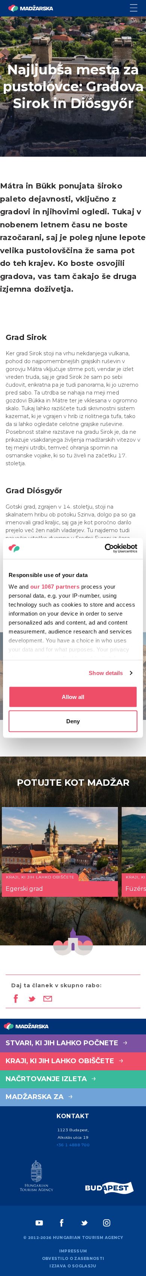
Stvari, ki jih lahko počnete (63, 1043)
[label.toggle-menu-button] (138, 8)
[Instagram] (106, 1223)
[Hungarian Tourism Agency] (36, 1177)
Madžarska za (36, 1097)
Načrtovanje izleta (47, 1079)
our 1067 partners (55, 586)
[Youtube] (39, 1223)
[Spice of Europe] (109, 1187)
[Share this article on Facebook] (15, 999)
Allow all (73, 696)
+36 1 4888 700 (73, 1144)
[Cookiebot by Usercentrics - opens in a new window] (105, 548)
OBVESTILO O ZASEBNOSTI (73, 1258)
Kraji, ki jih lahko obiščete (61, 1061)
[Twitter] (84, 1223)
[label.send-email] (47, 999)
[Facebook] (62, 1223)
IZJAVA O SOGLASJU (72, 1266)
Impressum (73, 1251)
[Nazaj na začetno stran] (30, 8)
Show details (106, 673)
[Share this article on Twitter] (31, 999)
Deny (73, 721)
